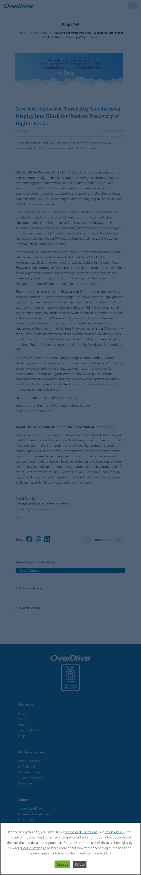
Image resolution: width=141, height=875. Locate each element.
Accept (62, 864)
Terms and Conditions (81, 832)
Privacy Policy (114, 832)
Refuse (80, 864)
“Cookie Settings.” (33, 848)
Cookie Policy (101, 853)
